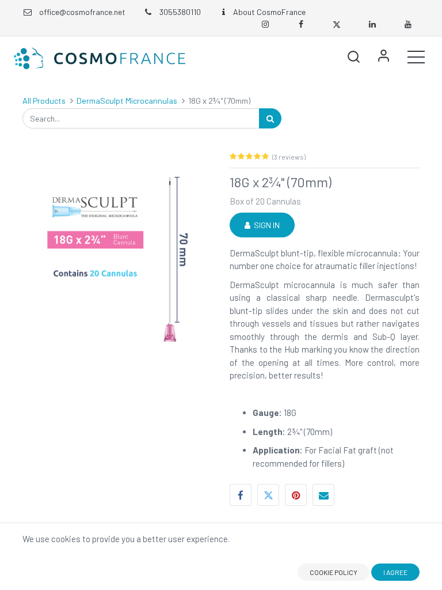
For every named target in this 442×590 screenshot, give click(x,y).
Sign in (265, 225)
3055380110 (179, 12)
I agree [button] (395, 572)
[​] (267, 24)
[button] (353, 56)
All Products (44, 100)
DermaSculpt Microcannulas (127, 100)
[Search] (270, 118)
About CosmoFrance (269, 12)
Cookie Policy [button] (333, 572)
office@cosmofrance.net (82, 12)
